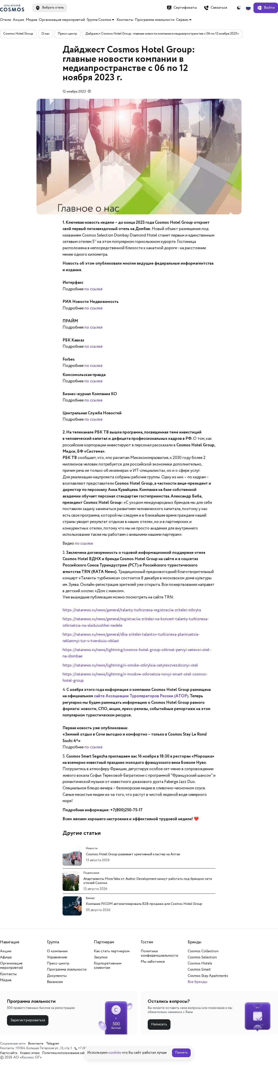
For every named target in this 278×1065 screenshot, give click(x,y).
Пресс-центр (67, 33)
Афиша (6, 957)
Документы (56, 976)
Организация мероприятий (62, 20)
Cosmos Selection (202, 957)
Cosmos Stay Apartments (208, 976)
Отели (5, 20)
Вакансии (55, 982)
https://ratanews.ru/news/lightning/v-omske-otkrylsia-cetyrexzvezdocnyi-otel (130, 665)
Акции (18, 20)
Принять (181, 1052)
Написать (159, 1024)
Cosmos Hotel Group (18, 33)
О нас (45, 33)
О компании (57, 951)
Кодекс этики (30, 1053)
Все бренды (197, 982)
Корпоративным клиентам (107, 966)
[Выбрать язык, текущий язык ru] (248, 7)
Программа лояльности (154, 20)
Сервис (182, 20)
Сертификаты (185, 7)
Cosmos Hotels (200, 963)
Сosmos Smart (199, 969)
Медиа (31, 20)
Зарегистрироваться (27, 1020)
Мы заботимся (153, 961)
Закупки (100, 957)
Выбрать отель (53, 7)
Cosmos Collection (203, 951)
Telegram (52, 1043)
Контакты (125, 20)
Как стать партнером (111, 951)
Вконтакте (35, 1043)
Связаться (219, 7)
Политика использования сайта (65, 1053)
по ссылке (93, 289)
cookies (114, 1052)
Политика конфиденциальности (159, 953)
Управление (57, 957)
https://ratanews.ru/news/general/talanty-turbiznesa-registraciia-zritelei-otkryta (132, 610)
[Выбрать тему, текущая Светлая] (238, 7)
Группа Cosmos (99, 20)
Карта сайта (8, 1053)
